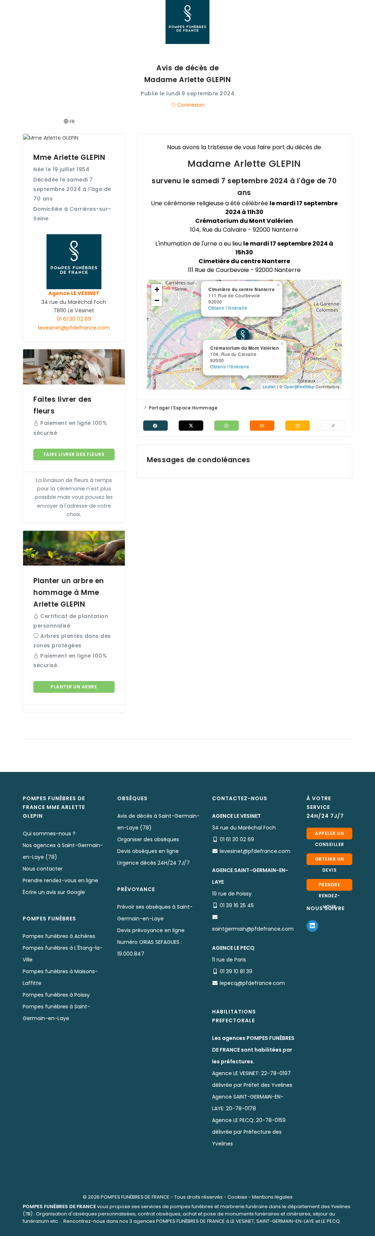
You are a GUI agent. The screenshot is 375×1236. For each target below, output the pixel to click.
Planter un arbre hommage (74, 688)
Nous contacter (43, 868)
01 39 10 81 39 (236, 971)
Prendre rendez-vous (330, 886)
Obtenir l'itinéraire (229, 366)
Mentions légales (272, 1196)
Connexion (190, 104)
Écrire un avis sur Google (54, 892)
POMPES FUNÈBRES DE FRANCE (135, 1196)
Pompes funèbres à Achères (59, 936)
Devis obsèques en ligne (148, 851)
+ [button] (157, 289)
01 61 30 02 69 (74, 319)
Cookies (237, 1196)
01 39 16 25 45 (237, 905)
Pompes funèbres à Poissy (56, 994)
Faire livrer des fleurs (74, 454)
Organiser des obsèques (148, 839)
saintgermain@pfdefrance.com (253, 928)
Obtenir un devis (329, 860)
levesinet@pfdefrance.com (74, 327)
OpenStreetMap (299, 386)
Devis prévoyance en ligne (151, 930)
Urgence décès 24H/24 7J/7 (153, 863)
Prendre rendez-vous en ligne (60, 880)
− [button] (157, 300)
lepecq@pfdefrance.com (252, 983)
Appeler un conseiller (329, 834)
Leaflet (269, 386)
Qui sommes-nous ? (49, 833)
